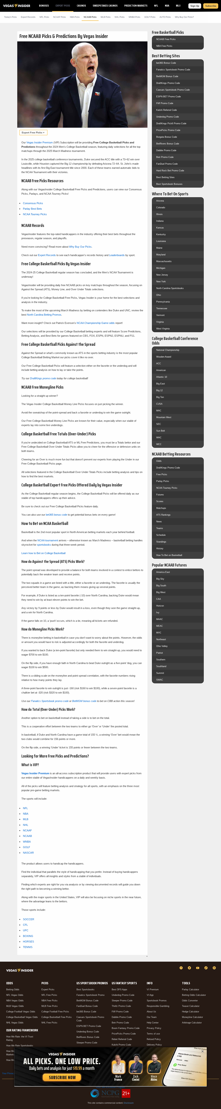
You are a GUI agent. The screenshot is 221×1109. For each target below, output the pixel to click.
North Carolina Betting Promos (44, 314)
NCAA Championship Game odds (96, 322)
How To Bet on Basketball (169, 555)
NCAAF (27, 830)
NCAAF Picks (59, 17)
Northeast (161, 639)
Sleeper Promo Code (86, 1042)
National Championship (167, 350)
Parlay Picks (162, 481)
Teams (159, 528)
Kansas (160, 227)
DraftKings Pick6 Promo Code (171, 123)
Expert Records (28, 17)
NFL (156, 5)
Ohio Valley (162, 646)
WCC (158, 444)
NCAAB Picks (90, 17)
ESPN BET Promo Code (168, 96)
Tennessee (161, 308)
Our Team (152, 1017)
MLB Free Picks (49, 1006)
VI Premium (153, 989)
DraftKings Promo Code (168, 83)
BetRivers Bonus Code (167, 143)
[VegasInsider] (20, 971)
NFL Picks (44, 17)
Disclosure (129, 1103)
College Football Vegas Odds (20, 1011)
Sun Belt (160, 430)
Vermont (160, 315)
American (161, 370)
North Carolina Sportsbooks (170, 288)
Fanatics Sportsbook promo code (50, 701)
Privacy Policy (154, 1028)
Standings (161, 541)
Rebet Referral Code (122, 1039)
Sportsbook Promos (157, 1000)
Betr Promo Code (165, 157)
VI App (150, 995)
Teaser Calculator (190, 1006)
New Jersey (162, 274)
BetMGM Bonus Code (167, 76)
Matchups (161, 508)
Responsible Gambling (158, 1006)
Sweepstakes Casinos (105, 5)
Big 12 (159, 390)
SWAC (159, 679)
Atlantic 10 (161, 377)
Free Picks (161, 474)
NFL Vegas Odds (14, 995)
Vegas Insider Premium (39, 142)
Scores (159, 501)
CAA (158, 599)
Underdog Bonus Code (87, 1031)
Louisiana (161, 241)
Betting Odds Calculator (194, 995)
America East (163, 572)
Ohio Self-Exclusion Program (110, 1087)
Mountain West (163, 417)
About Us (151, 1011)
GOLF (26, 847)
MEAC (159, 626)
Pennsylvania (163, 301)
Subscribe (210, 6)
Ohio (158, 295)
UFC (25, 930)
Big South (161, 585)
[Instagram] (215, 968)
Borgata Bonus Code (166, 137)
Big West (160, 592)
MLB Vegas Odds (15, 1006)
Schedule (161, 535)
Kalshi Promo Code (121, 1044)
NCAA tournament (47, 540)
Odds (159, 461)
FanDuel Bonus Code (87, 1006)
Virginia (160, 322)
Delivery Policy (154, 1044)
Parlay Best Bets (32, 208)
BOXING (28, 936)
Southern (160, 659)
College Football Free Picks (55, 1011)
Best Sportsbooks (85, 989)
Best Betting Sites (165, 177)
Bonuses (44, 5)
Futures (160, 494)
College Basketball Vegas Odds (22, 1017)
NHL (25, 824)
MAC (158, 410)
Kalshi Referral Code (166, 110)
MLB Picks (105, 17)
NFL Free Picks (49, 995)
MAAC (159, 619)
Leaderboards (117, 255)
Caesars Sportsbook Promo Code (173, 90)
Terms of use (153, 1033)
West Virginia (163, 328)
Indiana (160, 221)
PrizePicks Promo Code (168, 130)
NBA (167, 5)
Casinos (81, 5)
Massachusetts (164, 261)
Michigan (160, 268)
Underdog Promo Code (167, 116)
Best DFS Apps (119, 989)
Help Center (152, 1022)
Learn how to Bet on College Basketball (43, 553)
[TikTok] (206, 968)
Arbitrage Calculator (192, 1022)
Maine (159, 248)
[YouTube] (198, 968)
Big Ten (160, 397)
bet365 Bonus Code (166, 63)
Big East (160, 383)
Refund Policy (154, 1039)
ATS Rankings (163, 515)
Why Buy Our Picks (80, 246)
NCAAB (27, 835)
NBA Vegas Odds (15, 1000)
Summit (160, 673)
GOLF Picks (149, 17)
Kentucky (161, 234)
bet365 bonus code (56, 514)
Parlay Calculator (190, 989)
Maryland (160, 254)
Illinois (159, 214)
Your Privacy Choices (13, 1073)
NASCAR (28, 852)
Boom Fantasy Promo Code (126, 1028)
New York (161, 281)
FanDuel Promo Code (167, 164)
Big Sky (160, 579)
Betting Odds (12, 989)
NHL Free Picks (49, 1022)
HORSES (28, 941)
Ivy (157, 612)
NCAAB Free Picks (166, 39)
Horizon (160, 605)
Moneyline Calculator (192, 1017)
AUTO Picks (165, 17)
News (159, 521)
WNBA (27, 841)
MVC (158, 632)
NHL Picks (119, 17)
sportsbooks (44, 544)
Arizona (160, 200)
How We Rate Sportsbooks (19, 1045)
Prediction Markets (135, 5)
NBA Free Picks (164, 46)
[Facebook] (182, 968)
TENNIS (27, 947)
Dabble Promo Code (166, 150)
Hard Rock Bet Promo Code (170, 170)
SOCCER (28, 919)
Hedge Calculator (190, 1011)
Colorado (160, 207)
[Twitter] (190, 968)
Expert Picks (63, 5)
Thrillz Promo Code (121, 1006)
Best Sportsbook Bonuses (169, 184)
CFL (25, 924)
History (159, 548)
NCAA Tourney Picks (35, 214)
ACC (158, 363)
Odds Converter (190, 1000)
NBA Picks (75, 17)
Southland (161, 666)
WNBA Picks (134, 17)
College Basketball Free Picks (56, 1017)
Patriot (159, 653)
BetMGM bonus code (84, 701)
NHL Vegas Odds (14, 1022)
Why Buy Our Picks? (184, 17)
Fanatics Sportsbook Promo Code (173, 69)
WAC (158, 437)
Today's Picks (10, 17)
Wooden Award (163, 356)
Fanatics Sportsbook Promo (90, 995)
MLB (178, 5)
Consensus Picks (33, 203)
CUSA (159, 404)
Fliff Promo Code (164, 103)
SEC (158, 424)
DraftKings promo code (43, 378)
